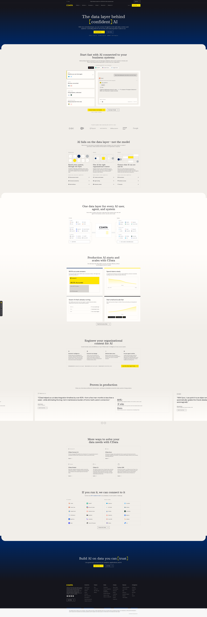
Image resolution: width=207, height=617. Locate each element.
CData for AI (110, 5)
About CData (115, 587)
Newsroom (115, 590)
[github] (71, 596)
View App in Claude (112, 109)
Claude (92, 67)
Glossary (124, 595)
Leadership (115, 594)
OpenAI (133, 595)
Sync (95, 587)
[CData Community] (73, 596)
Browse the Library (102, 527)
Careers (114, 597)
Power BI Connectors (88, 599)
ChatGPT (98, 67)
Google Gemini (115, 67)
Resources (124, 592)
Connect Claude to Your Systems (95, 109)
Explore (69, 458)
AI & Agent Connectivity (106, 591)
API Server (86, 594)
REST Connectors (88, 595)
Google (133, 590)
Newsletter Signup (126, 594)
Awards (114, 592)
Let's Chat (135, 5)
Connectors (106, 587)
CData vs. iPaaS (106, 595)
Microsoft (133, 592)
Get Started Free (98, 32)
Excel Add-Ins (87, 597)
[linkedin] (67, 596)
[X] (69, 596)
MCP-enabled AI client (96, 495)
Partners (114, 595)
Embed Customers (107, 593)
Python (86, 592)
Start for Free (97, 565)
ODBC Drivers (87, 587)
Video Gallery (125, 597)
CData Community (126, 587)
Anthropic (134, 587)
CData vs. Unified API (107, 596)
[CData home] (70, 5)
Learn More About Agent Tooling (128, 366)
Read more (136, 1)
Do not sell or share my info (133, 613)
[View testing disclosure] (77, 274)
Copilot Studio (106, 67)
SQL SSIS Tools (96, 590)
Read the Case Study (42, 407)
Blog (123, 590)
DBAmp (95, 592)
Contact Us (115, 599)
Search (129, 5)
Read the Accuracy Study (102, 324)
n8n (132, 594)
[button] (102, 423)
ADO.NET (86, 590)
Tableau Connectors (88, 600)
